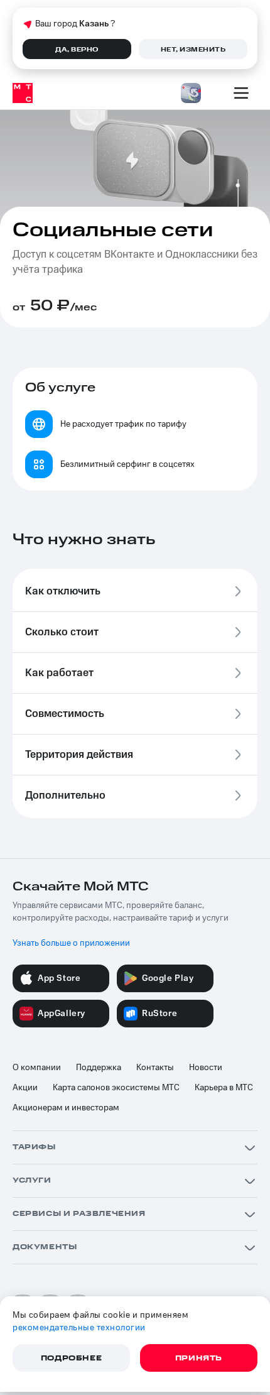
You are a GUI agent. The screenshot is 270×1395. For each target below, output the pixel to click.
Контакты (155, 1067)
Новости (205, 1067)
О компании (37, 1067)
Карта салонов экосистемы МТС (116, 1087)
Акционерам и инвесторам (66, 1108)
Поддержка (98, 1067)
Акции (25, 1087)
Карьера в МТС (224, 1087)
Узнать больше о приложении (71, 943)
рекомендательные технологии (79, 1327)
